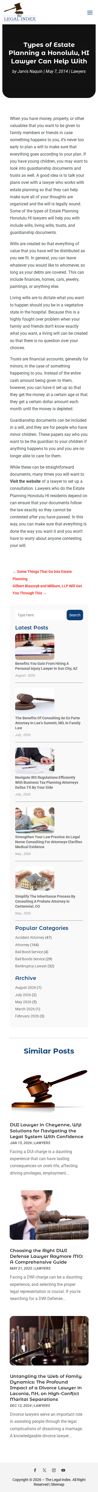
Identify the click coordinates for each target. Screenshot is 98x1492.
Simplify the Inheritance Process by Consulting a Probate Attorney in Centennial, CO (45, 901)
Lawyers (78, 71)
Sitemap (57, 1484)
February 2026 (27, 1016)
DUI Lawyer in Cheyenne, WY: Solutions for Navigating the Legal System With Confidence (46, 1130)
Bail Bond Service (29, 952)
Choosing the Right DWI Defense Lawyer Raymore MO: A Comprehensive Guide (46, 1256)
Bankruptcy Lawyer (31, 966)
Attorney (22, 945)
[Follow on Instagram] (53, 1470)
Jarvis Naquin (30, 71)
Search (74, 615)
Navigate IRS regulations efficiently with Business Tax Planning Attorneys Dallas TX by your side (46, 782)
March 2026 (25, 1009)
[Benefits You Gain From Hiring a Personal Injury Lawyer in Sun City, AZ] (34, 647)
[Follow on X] (44, 1470)
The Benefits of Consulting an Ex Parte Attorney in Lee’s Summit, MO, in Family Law (47, 723)
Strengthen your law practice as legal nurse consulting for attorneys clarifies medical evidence (48, 842)
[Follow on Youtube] (63, 1470)
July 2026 (23, 995)
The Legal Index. (58, 1480)
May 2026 (23, 1002)
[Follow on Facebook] (35, 1470)
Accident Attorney (29, 937)
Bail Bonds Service (30, 959)
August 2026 (25, 987)
